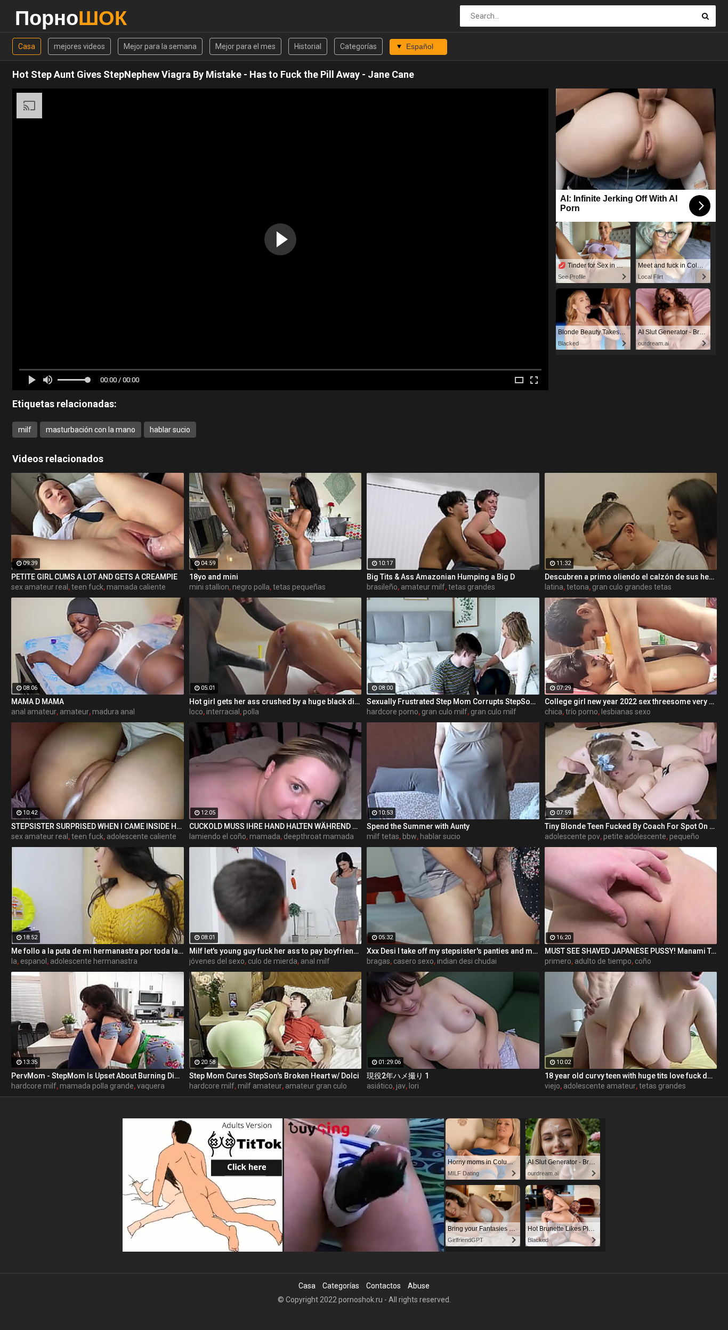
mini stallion (209, 587)
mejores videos (79, 46)
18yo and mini (213, 577)
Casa (26, 46)
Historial (307, 46)
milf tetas (383, 836)
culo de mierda (272, 961)
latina (554, 587)
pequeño (684, 836)
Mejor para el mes (245, 46)
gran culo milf (444, 711)
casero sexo (413, 961)
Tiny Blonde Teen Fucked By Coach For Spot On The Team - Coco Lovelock (631, 826)
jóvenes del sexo (217, 961)
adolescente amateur (599, 1086)
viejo (552, 1086)
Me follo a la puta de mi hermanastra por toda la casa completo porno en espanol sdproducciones (97, 951)
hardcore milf (33, 1086)
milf (24, 429)
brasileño (382, 587)
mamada (264, 836)
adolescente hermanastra (93, 961)
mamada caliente (136, 587)
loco (196, 711)
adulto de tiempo (603, 961)
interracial (223, 711)
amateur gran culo (316, 1086)
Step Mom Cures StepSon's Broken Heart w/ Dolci (274, 1075)
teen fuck (87, 587)
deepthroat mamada (319, 836)
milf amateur (260, 1086)
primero (558, 961)
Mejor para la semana (160, 46)
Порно (43, 17)
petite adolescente (634, 836)
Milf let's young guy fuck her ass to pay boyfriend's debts (275, 951)
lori (414, 1086)
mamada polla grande (97, 1086)
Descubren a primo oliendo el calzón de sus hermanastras (631, 577)
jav (401, 1086)
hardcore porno (392, 711)
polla (251, 711)
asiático (380, 1086)
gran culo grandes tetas (632, 587)
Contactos (383, 1285)
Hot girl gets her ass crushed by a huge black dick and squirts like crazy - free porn (275, 701)
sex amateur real (39, 587)
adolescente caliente (141, 836)
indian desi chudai (467, 961)
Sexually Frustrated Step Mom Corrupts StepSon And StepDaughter (453, 701)
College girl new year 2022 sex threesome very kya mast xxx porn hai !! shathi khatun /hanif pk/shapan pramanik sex (631, 701)
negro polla (251, 587)
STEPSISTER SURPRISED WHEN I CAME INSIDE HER (97, 826)
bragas (378, 961)
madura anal (113, 711)
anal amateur (33, 711)
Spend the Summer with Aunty (418, 826)
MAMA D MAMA (37, 701)
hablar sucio (170, 429)
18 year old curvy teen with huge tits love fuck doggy (631, 1075)
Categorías (358, 46)
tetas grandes (471, 587)
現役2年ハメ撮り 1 (398, 1075)
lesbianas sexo (626, 711)
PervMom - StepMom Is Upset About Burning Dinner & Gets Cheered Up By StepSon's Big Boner (97, 1075)
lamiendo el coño (217, 836)
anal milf (315, 961)
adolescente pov (572, 836)
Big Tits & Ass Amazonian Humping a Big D (441, 577)
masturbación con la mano (90, 429)
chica (553, 711)
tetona (578, 587)
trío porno (581, 711)
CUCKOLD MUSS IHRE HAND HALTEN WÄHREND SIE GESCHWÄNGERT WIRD (275, 826)
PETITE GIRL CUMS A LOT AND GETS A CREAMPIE (94, 577)
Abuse (419, 1285)
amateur (74, 711)
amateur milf (423, 587)
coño (643, 961)
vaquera (151, 1086)
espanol (33, 961)
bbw (409, 836)
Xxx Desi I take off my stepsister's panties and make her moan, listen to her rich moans (453, 951)
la (14, 961)
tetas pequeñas (299, 587)
